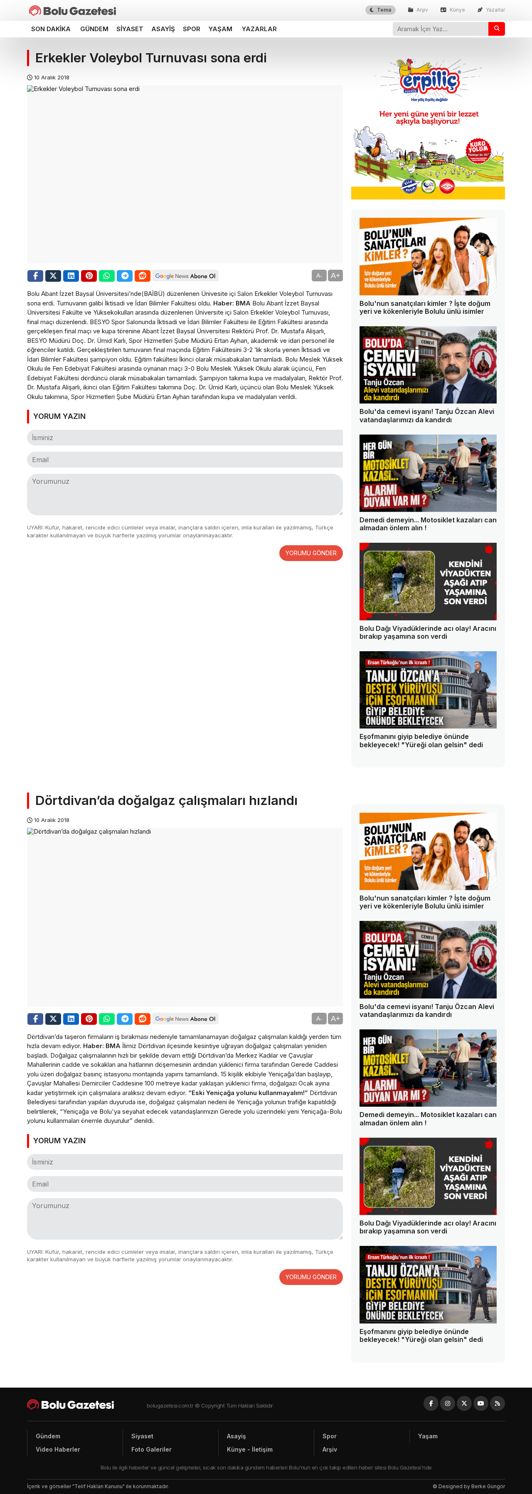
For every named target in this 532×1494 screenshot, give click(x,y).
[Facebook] (431, 1403)
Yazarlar (495, 10)
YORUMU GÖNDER (311, 552)
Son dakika (51, 29)
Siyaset (129, 29)
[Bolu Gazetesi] (87, 1404)
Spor (191, 29)
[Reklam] (428, 197)
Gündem (94, 29)
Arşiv (421, 10)
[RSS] (497, 1403)
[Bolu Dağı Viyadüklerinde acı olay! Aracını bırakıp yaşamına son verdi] (428, 581)
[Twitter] (464, 1403)
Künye (456, 10)
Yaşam (220, 29)
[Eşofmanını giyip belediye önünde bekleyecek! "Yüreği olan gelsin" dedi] (428, 690)
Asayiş (163, 29)
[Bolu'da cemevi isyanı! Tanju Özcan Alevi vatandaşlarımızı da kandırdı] (428, 365)
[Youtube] (480, 1403)
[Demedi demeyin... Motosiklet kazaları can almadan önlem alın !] (428, 473)
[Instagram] (447, 1403)
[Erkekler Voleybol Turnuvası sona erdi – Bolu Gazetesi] (72, 10)
